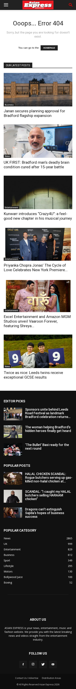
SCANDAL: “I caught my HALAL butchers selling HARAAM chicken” (48, 495)
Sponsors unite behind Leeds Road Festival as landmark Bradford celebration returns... (47, 413)
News (7, 156)
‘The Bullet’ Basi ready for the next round (47, 446)
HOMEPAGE (49, 48)
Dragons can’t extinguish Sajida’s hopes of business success (44, 512)
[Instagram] (33, 664)
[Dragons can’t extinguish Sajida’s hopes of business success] (13, 512)
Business (9, 104)
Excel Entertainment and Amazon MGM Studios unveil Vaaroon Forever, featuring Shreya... (37, 321)
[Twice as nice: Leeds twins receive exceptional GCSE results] (38, 351)
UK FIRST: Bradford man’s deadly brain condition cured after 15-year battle (36, 164)
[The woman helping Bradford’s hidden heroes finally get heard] (13, 431)
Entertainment (11, 207)
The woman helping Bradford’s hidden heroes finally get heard (48, 429)
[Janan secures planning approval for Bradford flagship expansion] (38, 89)
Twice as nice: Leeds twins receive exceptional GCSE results (33, 374)
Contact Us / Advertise (26, 678)
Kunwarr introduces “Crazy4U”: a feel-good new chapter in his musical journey (38, 216)
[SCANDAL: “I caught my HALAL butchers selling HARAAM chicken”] (13, 496)
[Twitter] (43, 664)
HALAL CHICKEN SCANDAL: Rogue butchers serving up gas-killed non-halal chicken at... (48, 477)
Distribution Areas (51, 678)
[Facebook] (23, 664)
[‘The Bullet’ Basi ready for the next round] (13, 449)
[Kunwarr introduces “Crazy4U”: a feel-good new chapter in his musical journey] (38, 192)
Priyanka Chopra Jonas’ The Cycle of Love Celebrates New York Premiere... (36, 267)
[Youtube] (53, 664)
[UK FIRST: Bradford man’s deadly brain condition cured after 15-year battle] (38, 141)
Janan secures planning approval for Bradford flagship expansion (34, 113)
